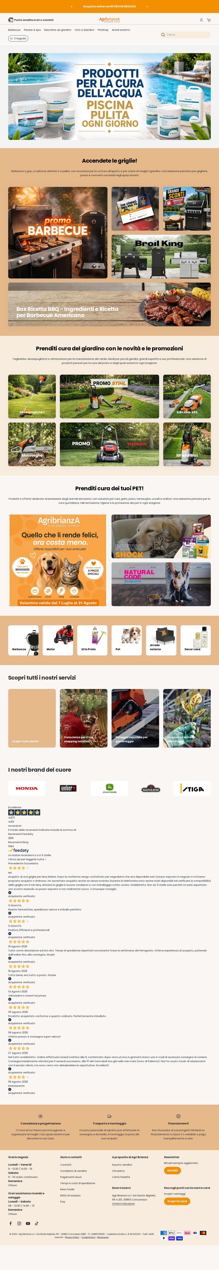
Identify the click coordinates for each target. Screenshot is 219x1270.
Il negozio (20, 38)
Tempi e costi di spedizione (77, 1187)
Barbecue (14, 30)
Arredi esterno (121, 30)
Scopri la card (177, 1205)
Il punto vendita (122, 1169)
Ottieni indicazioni (123, 1208)
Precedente (15, 868)
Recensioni (103, 1241)
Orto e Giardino (84, 30)
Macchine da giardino (57, 30)
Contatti (65, 1169)
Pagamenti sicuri (70, 1181)
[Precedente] (71, 6)
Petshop (103, 30)
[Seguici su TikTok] (36, 1228)
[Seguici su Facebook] (10, 1228)
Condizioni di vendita (73, 1175)
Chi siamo (118, 1175)
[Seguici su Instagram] (19, 1228)
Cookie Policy (88, 1241)
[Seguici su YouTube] (28, 1228)
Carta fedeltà (121, 1181)
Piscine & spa (32, 30)
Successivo (31, 868)
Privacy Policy (72, 1241)
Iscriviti (173, 1175)
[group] (109, 98)
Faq (62, 1206)
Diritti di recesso (70, 1200)
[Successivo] (147, 6)
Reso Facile (67, 1194)
